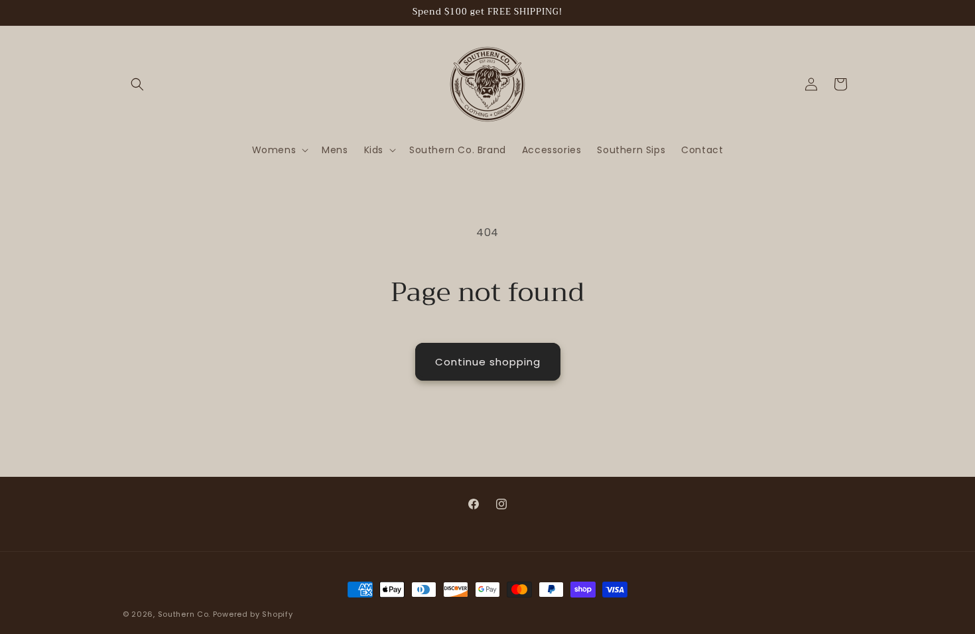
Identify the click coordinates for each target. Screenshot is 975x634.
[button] (137, 84)
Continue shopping (488, 362)
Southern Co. (184, 614)
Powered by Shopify (253, 614)
